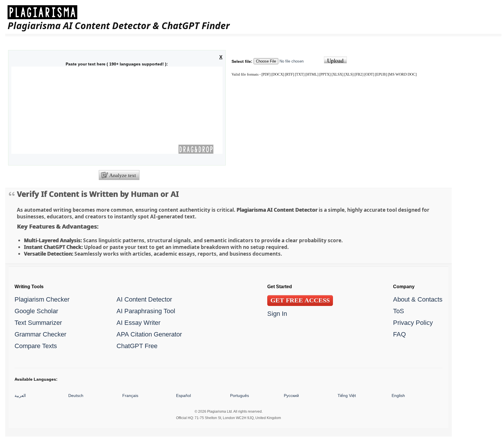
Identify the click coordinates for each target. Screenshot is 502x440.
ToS (398, 311)
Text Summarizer (38, 322)
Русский (291, 395)
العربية (20, 395)
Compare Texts (36, 346)
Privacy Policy (413, 322)
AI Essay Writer (138, 322)
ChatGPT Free (136, 346)
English (398, 395)
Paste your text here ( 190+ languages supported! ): (117, 64)
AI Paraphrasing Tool (145, 311)
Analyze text (122, 175)
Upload (335, 60)
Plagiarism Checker (42, 299)
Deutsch (75, 395)
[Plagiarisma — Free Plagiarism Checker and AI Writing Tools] (119, 12)
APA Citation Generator (149, 334)
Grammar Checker (40, 334)
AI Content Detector (144, 299)
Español (183, 395)
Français (130, 395)
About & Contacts (417, 299)
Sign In (277, 313)
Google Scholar (36, 311)
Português (239, 395)
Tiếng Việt (347, 395)
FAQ (399, 334)
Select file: (242, 61)
